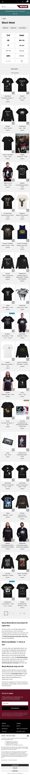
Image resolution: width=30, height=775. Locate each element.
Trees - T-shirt (22, 394)
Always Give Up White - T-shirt (7, 365)
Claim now (15, 13)
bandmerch (11, 682)
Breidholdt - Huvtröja (8, 575)
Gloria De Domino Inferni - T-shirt (7, 216)
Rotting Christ (8, 213)
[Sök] (12, 7)
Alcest (22, 392)
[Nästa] (24, 613)
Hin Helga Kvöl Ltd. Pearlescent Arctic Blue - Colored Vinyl (22, 424)
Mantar (8, 362)
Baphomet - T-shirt (22, 335)
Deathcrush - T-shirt (22, 156)
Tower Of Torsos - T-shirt (7, 245)
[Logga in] (22, 2)
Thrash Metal (22, 27)
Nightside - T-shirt (7, 515)
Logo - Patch (7, 454)
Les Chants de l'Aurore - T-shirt (7, 423)
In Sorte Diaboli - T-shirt (8, 603)
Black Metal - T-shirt (8, 307)
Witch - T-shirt (22, 575)
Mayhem (22, 154)
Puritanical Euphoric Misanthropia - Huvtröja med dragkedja (22, 277)
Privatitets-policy (21, 731)
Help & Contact (5, 725)
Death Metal (5, 683)
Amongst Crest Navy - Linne (22, 246)
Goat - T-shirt (22, 98)
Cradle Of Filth (8, 183)
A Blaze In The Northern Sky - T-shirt (8, 485)
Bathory (22, 96)
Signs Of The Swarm (8, 154)
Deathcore (13, 27)
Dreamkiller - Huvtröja (22, 364)
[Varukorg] (26, 2)
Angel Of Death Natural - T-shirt (22, 216)
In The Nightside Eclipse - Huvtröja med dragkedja (7, 546)
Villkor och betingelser (22, 728)
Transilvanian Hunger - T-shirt (7, 98)
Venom (7, 305)
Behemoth (22, 213)
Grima (7, 452)
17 (20, 613)
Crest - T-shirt (7, 156)
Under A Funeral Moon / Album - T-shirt (22, 485)
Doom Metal (13, 683)
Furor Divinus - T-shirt (7, 335)
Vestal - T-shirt (7, 185)
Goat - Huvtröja (8, 128)
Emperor (22, 183)
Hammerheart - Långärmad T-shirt (22, 515)
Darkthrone (8, 96)
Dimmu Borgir (22, 273)
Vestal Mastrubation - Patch (22, 455)
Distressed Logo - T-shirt (8, 394)
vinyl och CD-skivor (21, 670)
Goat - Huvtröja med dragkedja (8, 276)
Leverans (4, 731)
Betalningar (5, 728)
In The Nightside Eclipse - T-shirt (22, 185)
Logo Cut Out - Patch (22, 307)
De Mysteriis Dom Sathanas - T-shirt (22, 604)
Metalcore (5, 27)
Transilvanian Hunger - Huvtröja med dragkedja (22, 546)
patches (25, 657)
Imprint (18, 725)
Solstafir (22, 421)
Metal (4, 18)
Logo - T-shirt (22, 128)
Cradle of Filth (5, 651)
